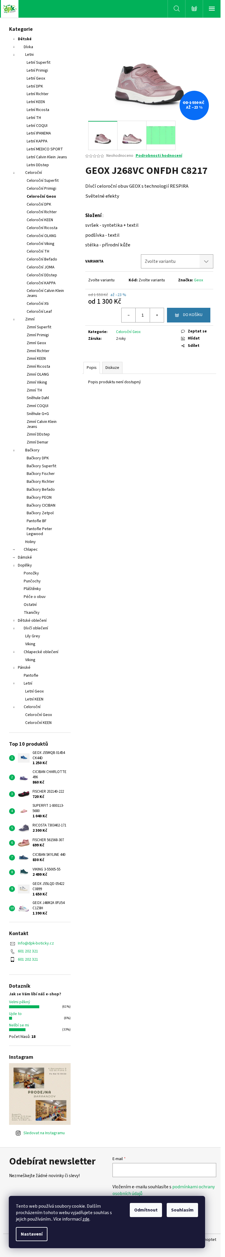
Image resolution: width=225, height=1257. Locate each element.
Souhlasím (182, 1210)
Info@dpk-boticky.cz (36, 943)
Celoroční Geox (41, 196)
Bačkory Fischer (41, 474)
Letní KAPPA (37, 141)
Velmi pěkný (19, 1002)
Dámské (25, 557)
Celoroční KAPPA (41, 283)
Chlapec (31, 549)
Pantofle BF (37, 521)
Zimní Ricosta (38, 366)
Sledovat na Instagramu (44, 1133)
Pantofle (31, 675)
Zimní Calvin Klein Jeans (42, 424)
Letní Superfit (38, 62)
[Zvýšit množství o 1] (157, 315)
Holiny (30, 542)
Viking (30, 644)
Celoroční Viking (40, 244)
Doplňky (25, 565)
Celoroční (33, 173)
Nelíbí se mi (19, 1025)
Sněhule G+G (38, 414)
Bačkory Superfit (41, 466)
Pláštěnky (32, 589)
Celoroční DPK (39, 204)
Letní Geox (36, 78)
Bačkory (32, 450)
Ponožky (31, 573)
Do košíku (192, 315)
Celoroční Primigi (41, 188)
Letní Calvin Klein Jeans (47, 157)
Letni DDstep (38, 165)
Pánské (24, 667)
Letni (29, 55)
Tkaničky (32, 613)
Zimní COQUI (37, 406)
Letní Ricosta (38, 110)
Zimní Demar (37, 442)
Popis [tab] (92, 368)
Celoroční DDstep (42, 275)
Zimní (30, 319)
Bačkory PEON (39, 497)
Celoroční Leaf (39, 312)
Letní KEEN (36, 102)
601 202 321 (28, 951)
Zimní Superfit (39, 327)
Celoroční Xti (38, 304)
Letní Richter (38, 94)
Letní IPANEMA (39, 133)
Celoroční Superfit (43, 181)
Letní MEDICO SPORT (45, 149)
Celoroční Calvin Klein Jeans (45, 293)
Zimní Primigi (38, 335)
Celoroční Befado (42, 259)
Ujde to (15, 1014)
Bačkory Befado (41, 490)
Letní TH (34, 118)
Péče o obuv (35, 597)
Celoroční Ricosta (42, 228)
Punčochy (32, 581)
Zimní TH (34, 390)
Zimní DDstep (38, 434)
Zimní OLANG (38, 374)
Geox (198, 280)
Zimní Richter (38, 351)
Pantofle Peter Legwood (39, 531)
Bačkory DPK (38, 458)
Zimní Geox (36, 343)
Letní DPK (35, 86)
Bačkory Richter (40, 482)
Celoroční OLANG (41, 236)
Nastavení (31, 1234)
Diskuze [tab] (112, 368)
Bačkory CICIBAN (41, 505)
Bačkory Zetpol (40, 513)
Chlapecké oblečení (41, 652)
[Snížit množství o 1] (129, 315)
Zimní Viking (37, 382)
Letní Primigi (37, 70)
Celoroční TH (38, 251)
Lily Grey (32, 636)
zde (85, 1219)
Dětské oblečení (32, 621)
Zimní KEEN (36, 359)
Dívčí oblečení (36, 628)
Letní (28, 683)
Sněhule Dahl (38, 398)
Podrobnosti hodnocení (159, 156)
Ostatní (30, 605)
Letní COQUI (37, 126)
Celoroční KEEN (40, 220)
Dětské (25, 39)
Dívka (28, 47)
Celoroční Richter (42, 212)
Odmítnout (146, 1210)
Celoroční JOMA (40, 267)
